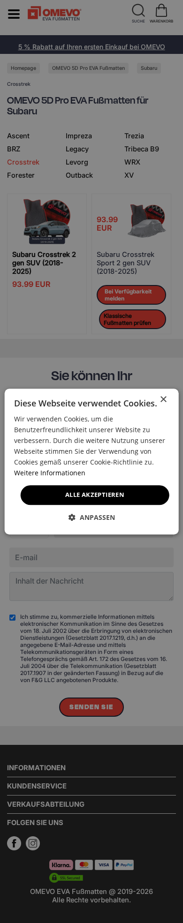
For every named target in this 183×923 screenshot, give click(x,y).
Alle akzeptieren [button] (94, 495)
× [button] (163, 399)
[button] (92, 517)
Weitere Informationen (49, 473)
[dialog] (92, 462)
